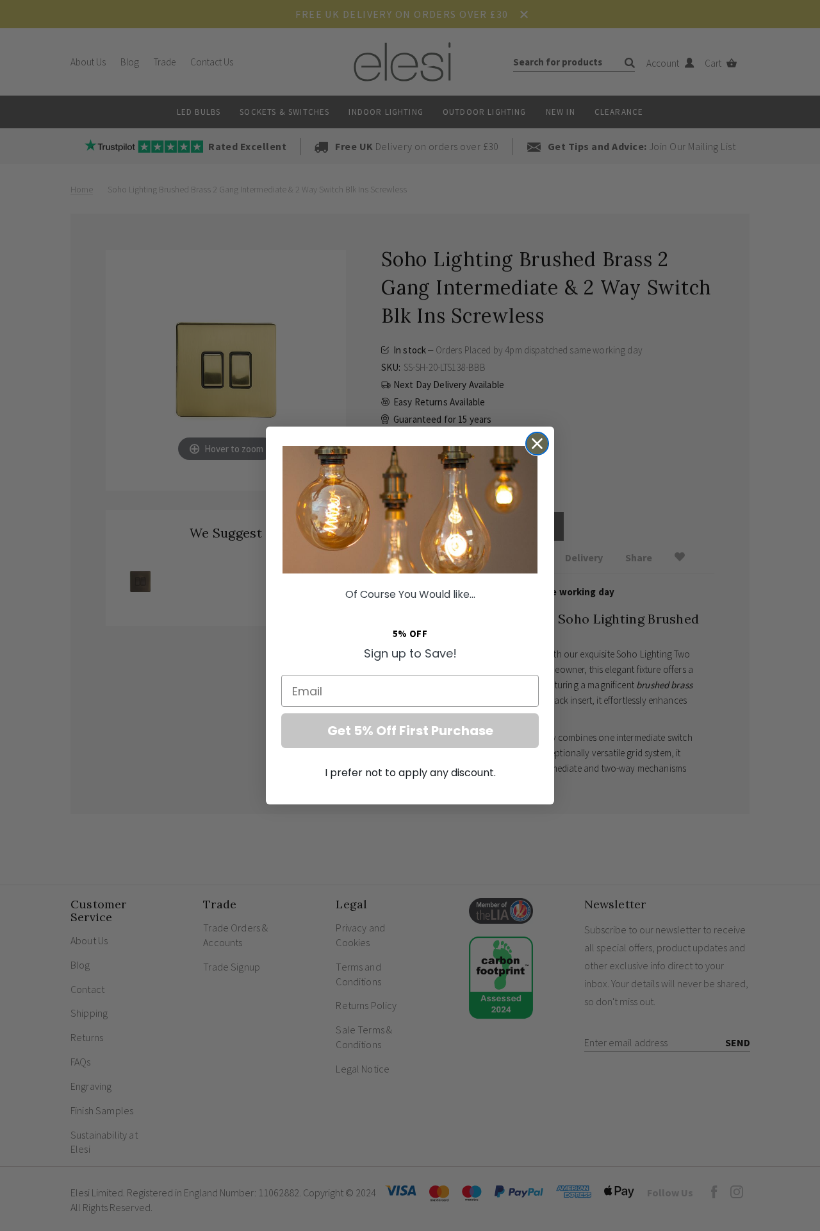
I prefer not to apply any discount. (410, 772)
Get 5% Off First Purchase (410, 731)
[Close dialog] (537, 443)
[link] (410, 509)
